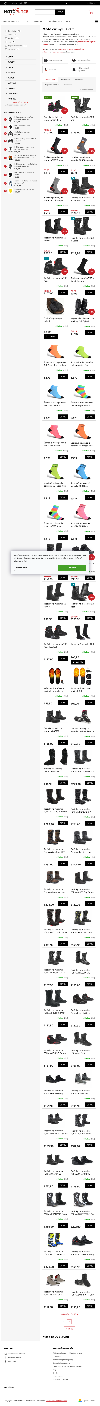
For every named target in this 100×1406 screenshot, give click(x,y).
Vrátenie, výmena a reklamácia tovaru (66, 1353)
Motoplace (11, 1361)
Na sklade (13, 31)
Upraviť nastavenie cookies (55, 1400)
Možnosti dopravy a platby (62, 1359)
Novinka (12, 38)
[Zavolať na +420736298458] (13, 3)
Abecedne (67, 84)
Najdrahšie (78, 79)
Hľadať (59, 12)
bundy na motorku (65, 49)
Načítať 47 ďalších (68, 1314)
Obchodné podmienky (60, 1363)
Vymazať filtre (18, 102)
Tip (10, 42)
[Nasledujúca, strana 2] (68, 1321)
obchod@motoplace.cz (16, 1353)
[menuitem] (11, 21)
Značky (54, 1373)
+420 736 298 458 (13, 1357)
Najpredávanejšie (51, 84)
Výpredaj (12, 49)
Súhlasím (71, 567)
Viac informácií (19, 561)
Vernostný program (59, 1379)
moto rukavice (56, 52)
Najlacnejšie (64, 79)
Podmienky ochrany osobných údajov (66, 1366)
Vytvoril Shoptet (88, 1400)
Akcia (11, 34)
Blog (53, 1369)
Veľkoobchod (57, 1376)
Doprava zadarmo (16, 45)
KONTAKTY (56, 1356)
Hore (69, 1329)
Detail (62, 131)
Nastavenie (20, 567)
